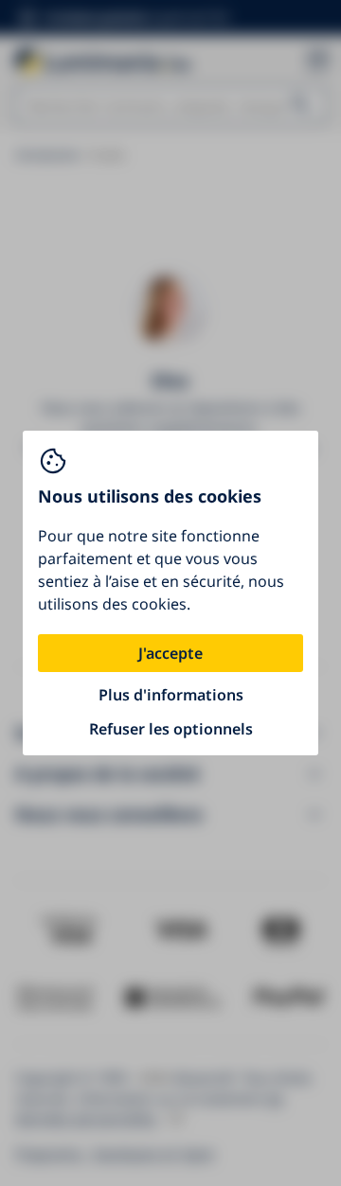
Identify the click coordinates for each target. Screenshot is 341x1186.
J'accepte (170, 653)
